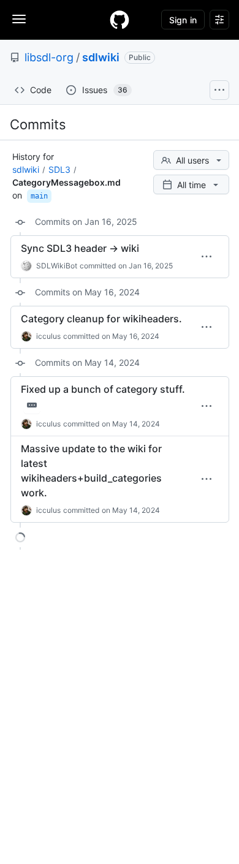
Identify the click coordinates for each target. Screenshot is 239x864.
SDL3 (59, 169)
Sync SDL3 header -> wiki (80, 248)
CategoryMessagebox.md (66, 182)
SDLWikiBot (56, 265)
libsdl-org (49, 57)
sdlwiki (101, 57)
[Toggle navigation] (19, 19)
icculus (48, 336)
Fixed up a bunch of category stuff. (103, 389)
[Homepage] (119, 19)
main (39, 196)
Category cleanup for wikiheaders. (101, 319)
